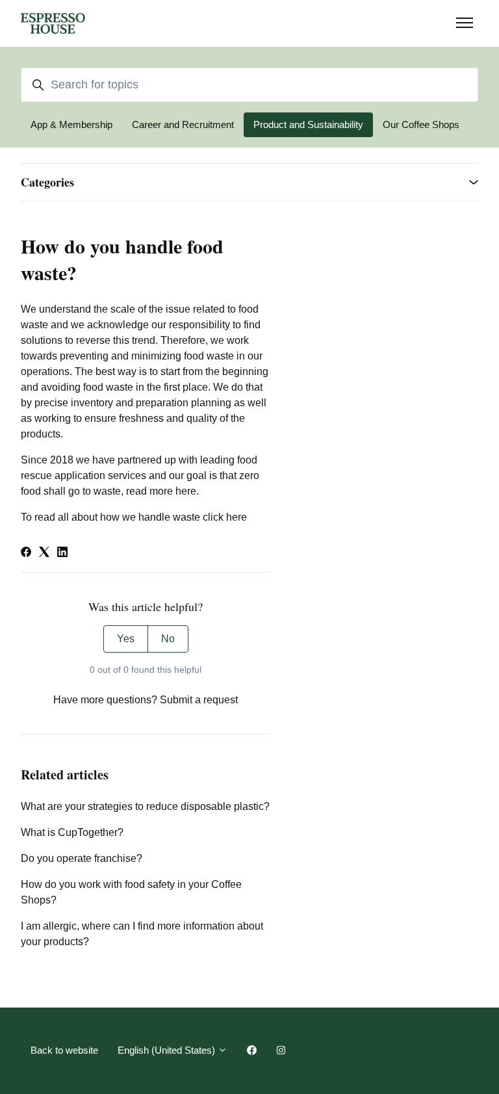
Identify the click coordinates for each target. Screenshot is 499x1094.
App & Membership (71, 124)
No (168, 638)
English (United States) (168, 1050)
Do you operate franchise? (81, 858)
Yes (125, 638)
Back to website (64, 1050)
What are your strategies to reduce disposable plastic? (145, 806)
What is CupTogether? (72, 832)
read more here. (161, 491)
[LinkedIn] (62, 553)
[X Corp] (44, 553)
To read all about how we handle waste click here (134, 517)
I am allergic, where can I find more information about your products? (142, 933)
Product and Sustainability (308, 124)
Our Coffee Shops (421, 124)
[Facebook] (26, 553)
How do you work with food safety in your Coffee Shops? (131, 892)
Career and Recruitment (183, 124)
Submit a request (199, 699)
